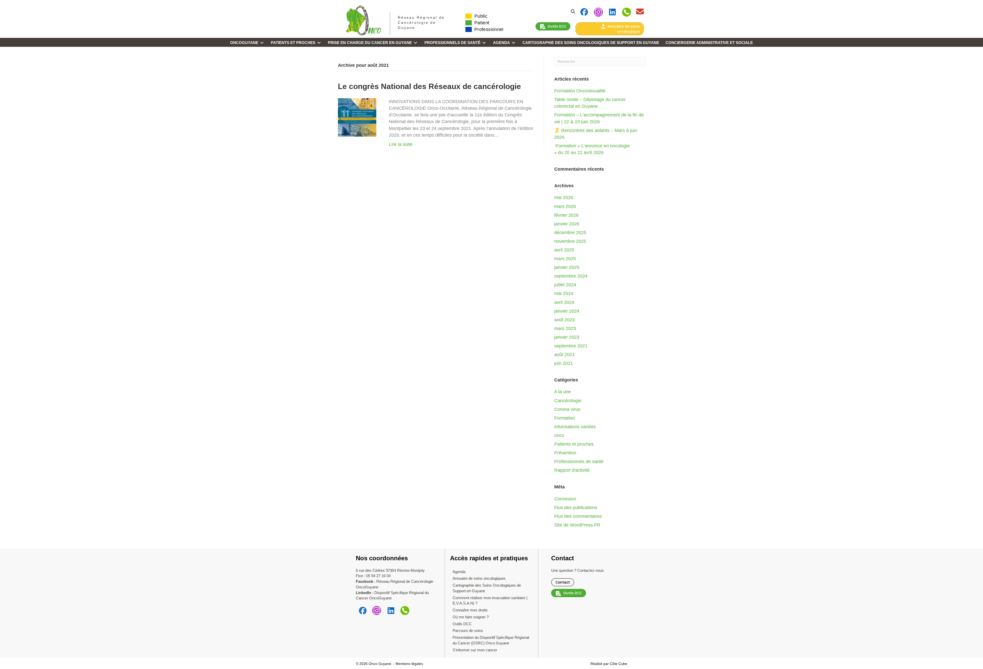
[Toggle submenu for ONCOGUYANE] (262, 43)
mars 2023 (565, 328)
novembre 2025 (570, 241)
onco (559, 435)
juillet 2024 (565, 284)
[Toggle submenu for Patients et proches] (319, 43)
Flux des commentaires (578, 516)
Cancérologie (567, 400)
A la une (562, 391)
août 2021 (564, 354)
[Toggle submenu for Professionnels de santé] (484, 43)
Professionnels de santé (578, 461)
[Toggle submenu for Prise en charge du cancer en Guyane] (415, 43)
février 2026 (566, 215)
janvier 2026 (566, 223)
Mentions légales (409, 664)
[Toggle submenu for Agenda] (513, 43)
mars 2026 (565, 206)
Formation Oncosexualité (579, 90)
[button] (584, 12)
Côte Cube (618, 664)
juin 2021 (563, 363)
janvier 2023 (566, 337)
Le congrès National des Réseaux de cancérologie (429, 86)
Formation (564, 418)
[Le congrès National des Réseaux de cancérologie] (357, 117)
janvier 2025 (566, 267)
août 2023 (564, 319)
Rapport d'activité (572, 470)
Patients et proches (574, 444)
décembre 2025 (570, 232)
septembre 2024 (570, 276)
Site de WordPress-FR (577, 525)
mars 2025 (565, 258)
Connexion (565, 498)
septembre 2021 (570, 345)
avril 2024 (564, 302)
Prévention (565, 452)
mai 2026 (563, 197)
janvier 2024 (566, 311)
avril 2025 (564, 250)
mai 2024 (563, 293)
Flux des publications (575, 507)
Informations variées (575, 426)
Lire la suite (400, 144)
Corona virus (567, 409)
